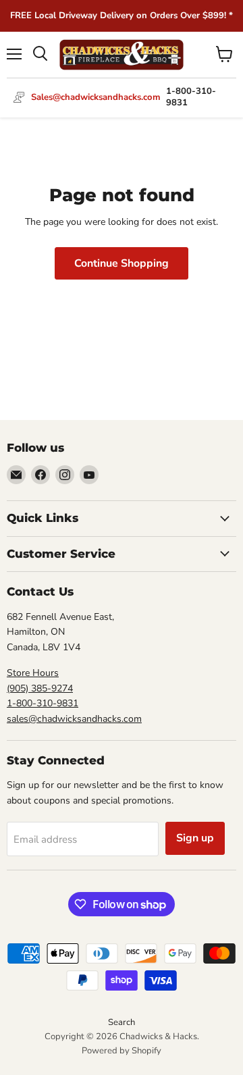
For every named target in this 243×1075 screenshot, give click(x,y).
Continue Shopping (121, 263)
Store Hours (33, 672)
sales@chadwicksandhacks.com (74, 718)
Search (121, 1022)
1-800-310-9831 (42, 703)
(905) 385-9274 (40, 688)
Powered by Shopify (121, 1051)
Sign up (195, 838)
